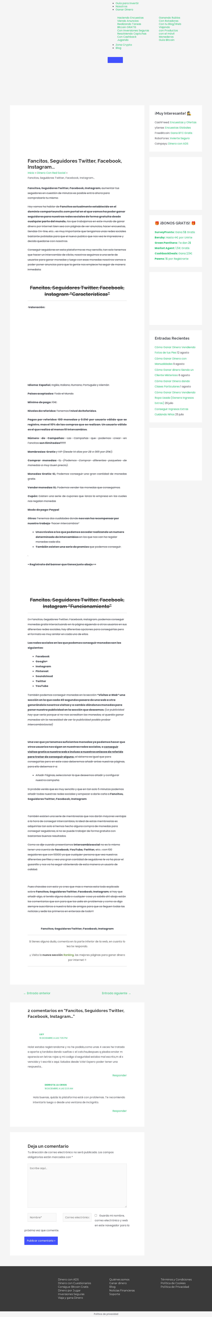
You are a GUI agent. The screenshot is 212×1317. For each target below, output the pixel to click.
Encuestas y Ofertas (183, 122)
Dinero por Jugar (69, 1290)
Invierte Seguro (180, 138)
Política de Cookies (173, 1283)
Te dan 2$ (173, 243)
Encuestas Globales (178, 128)
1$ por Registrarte (171, 259)
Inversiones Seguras (71, 1294)
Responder (119, 1075)
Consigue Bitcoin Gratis (73, 1286)
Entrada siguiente (116, 993)
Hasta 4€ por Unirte (173, 237)
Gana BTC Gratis (181, 133)
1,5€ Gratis (172, 248)
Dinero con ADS (178, 144)
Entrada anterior (36, 993)
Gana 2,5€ (173, 253)
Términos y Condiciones (176, 1279)
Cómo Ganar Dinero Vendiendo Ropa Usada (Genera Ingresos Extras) (175, 398)
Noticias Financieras (122, 1290)
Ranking (68, 955)
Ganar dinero (118, 1283)
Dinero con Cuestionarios (74, 1283)
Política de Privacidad (175, 1286)
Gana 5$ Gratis (175, 232)
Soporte (114, 1294)
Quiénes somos (119, 1279)
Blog (112, 1286)
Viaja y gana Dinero (70, 1297)
